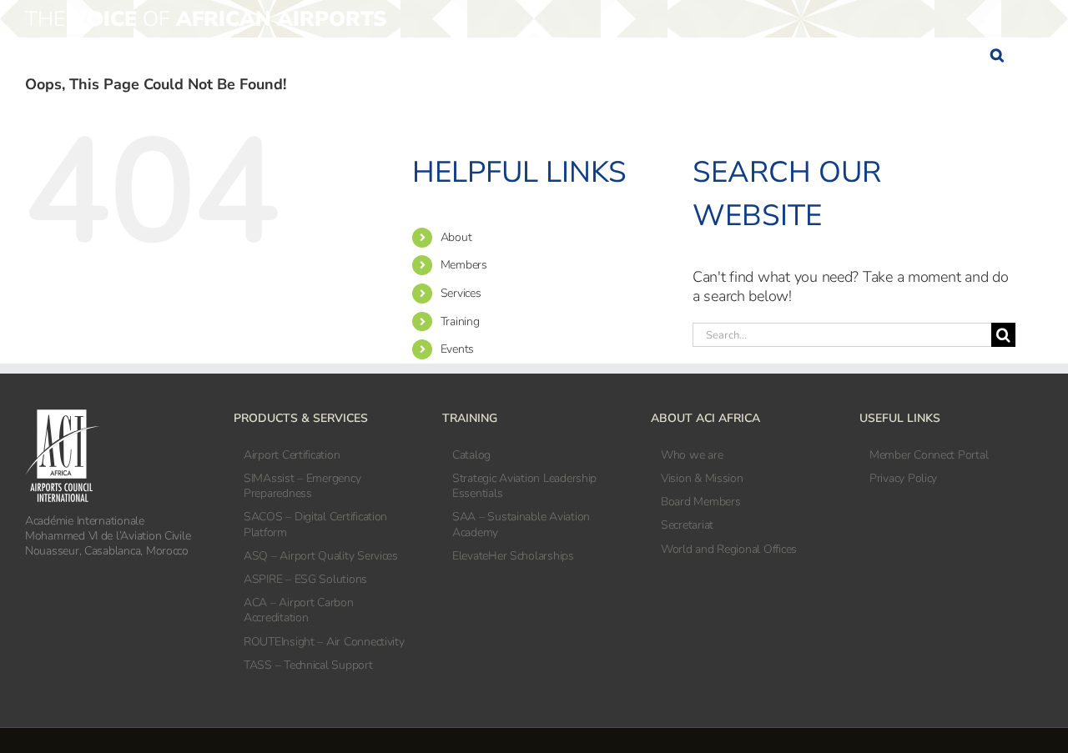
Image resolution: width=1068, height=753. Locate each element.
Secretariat (687, 525)
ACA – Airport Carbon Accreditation (299, 610)
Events (457, 349)
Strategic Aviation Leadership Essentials (524, 486)
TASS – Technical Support (308, 665)
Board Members (701, 502)
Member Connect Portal (928, 455)
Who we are (692, 455)
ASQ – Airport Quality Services (321, 556)
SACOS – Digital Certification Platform (315, 525)
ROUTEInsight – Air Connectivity (324, 642)
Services (461, 293)
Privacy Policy (903, 478)
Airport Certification (292, 455)
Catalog (471, 455)
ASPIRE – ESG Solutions (305, 579)
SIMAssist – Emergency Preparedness (302, 486)
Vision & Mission (702, 478)
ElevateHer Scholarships (513, 556)
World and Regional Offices (729, 549)
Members (464, 265)
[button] (996, 54)
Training (460, 321)
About (456, 237)
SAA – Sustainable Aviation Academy (521, 525)
